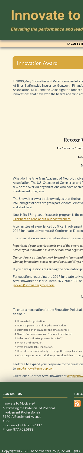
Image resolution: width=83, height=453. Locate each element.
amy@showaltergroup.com (35, 368)
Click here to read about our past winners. (42, 219)
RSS (77, 403)
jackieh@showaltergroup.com (33, 285)
